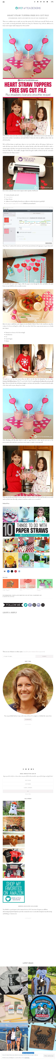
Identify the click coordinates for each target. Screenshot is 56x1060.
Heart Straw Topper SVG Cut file (14, 203)
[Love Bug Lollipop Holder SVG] (28, 583)
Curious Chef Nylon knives (10, 381)
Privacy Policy (28, 794)
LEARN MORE (28, 719)
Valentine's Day (43, 18)
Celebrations (13, 18)
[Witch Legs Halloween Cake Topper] (45, 583)
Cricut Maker (9, 197)
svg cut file (11, 596)
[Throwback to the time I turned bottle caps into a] (42, 1037)
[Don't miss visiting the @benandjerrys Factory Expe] (42, 1009)
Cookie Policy (26, 1057)
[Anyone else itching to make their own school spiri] (14, 981)
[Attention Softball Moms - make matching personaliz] (42, 981)
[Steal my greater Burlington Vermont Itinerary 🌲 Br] (14, 1037)
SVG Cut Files (34, 18)
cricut (5, 596)
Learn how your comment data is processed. (34, 651)
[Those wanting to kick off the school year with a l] (14, 1009)
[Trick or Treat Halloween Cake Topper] (10, 583)
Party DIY (27, 18)
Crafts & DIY (21, 18)
